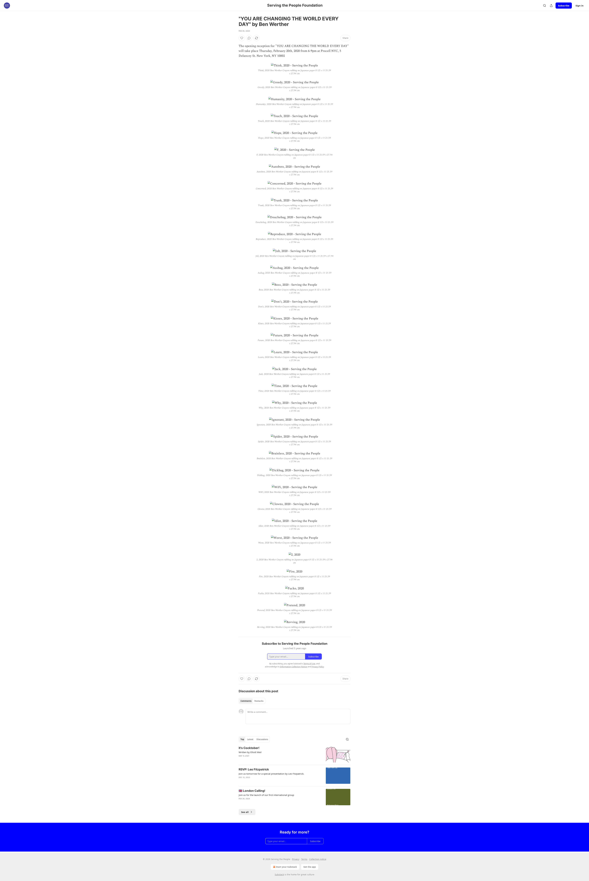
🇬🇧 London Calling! (252, 791)
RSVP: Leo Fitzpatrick (254, 769)
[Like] (242, 38)
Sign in (579, 5)
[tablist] (252, 701)
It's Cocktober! (249, 748)
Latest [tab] (250, 739)
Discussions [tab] (262, 739)
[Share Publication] (551, 5)
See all (245, 812)
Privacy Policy (318, 666)
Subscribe (563, 5)
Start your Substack (286, 866)
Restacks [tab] (258, 701)
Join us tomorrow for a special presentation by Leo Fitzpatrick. (271, 773)
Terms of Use (309, 663)
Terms (304, 859)
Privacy (295, 859)
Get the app (309, 866)
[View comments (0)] (249, 38)
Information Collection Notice (293, 666)
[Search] (544, 5)
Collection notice (317, 859)
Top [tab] (242, 739)
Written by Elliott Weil (250, 752)
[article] (294, 754)
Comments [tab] (246, 701)
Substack (279, 874)
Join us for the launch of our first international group (266, 795)
